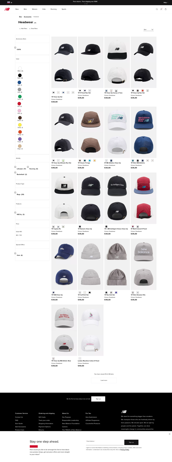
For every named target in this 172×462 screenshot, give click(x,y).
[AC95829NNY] (58, 226)
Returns (41, 430)
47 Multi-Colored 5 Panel (139, 229)
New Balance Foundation (71, 424)
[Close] (169, 434)
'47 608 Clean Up (57, 295)
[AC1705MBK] (80, 226)
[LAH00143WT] (58, 160)
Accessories (27, 17)
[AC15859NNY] (142, 160)
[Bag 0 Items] (165, 9)
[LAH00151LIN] (58, 92)
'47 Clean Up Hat (56, 97)
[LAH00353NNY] (84, 90)
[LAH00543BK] (89, 292)
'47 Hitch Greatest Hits (138, 295)
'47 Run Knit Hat (109, 295)
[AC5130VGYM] (132, 292)
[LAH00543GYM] (80, 292)
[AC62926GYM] (53, 358)
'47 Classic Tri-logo (84, 163)
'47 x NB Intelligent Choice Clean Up (116, 229)
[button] (161, 9)
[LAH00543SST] (84, 292)
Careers (64, 427)
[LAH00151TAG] (73, 92)
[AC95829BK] (53, 226)
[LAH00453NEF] (142, 90)
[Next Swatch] (52, 95)
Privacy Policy (124, 449)
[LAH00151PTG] (68, 92)
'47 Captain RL (56, 229)
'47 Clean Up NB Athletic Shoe (61, 361)
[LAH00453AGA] (147, 90)
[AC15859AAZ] (132, 160)
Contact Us (19, 417)
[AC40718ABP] (80, 160)
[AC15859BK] (137, 160)
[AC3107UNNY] (111, 160)
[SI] (8, 2)
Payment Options (45, 427)
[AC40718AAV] (84, 160)
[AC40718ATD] (89, 160)
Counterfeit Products (93, 424)
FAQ (16, 420)
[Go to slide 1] (84, 4)
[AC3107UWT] (106, 160)
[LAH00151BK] (53, 92)
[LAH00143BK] (53, 160)
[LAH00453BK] (132, 90)
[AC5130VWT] (137, 292)
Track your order (44, 420)
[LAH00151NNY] (63, 92)
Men (20, 17)
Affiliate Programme (92, 420)
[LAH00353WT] (89, 90)
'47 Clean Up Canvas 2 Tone (113, 93)
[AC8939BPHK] (111, 90)
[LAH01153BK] (106, 292)
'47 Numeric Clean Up (85, 229)
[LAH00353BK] (80, 90)
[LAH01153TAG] (111, 292)
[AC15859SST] (147, 160)
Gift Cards (42, 417)
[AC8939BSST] (116, 90)
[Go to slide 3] (87, 4)
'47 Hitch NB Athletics (138, 163)
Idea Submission (91, 417)
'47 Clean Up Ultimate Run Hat (61, 163)
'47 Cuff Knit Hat (83, 295)
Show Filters (34, 28)
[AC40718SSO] (94, 160)
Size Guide (19, 424)
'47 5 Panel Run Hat (84, 93)
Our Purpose (66, 417)
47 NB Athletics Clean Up (112, 163)
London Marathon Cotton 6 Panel (88, 361)
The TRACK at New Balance (71, 430)
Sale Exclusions (20, 427)
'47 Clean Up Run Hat (138, 93)
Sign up (98, 399)
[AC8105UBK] (106, 226)
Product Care (19, 430)
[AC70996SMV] (137, 226)
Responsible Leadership (70, 420)
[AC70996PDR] (132, 226)
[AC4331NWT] (80, 358)
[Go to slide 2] (86, 4)
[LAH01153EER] (116, 292)
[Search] (156, 9)
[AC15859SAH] (152, 160)
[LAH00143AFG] (63, 160)
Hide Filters (24, 28)
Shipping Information (46, 424)
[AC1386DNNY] (53, 292)
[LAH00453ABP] (137, 90)
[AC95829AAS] (63, 226)
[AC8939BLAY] (106, 90)
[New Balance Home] (7, 9)
